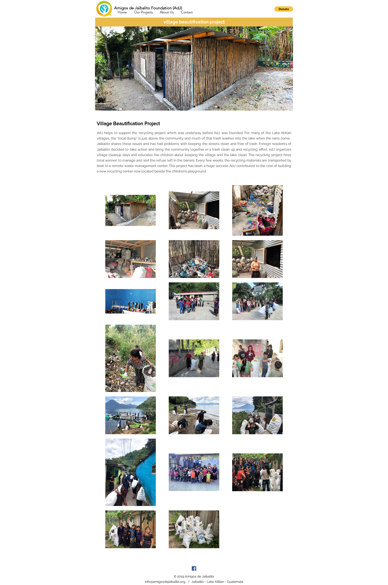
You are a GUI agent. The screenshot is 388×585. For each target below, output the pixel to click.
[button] (283, 9)
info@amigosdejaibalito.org (165, 582)
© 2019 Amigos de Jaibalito (194, 576)
